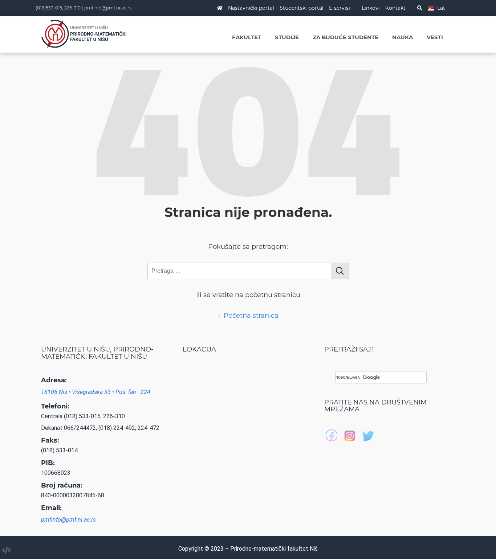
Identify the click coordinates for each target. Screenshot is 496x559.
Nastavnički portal (251, 8)
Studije (287, 37)
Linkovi (371, 8)
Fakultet (246, 37)
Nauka (402, 37)
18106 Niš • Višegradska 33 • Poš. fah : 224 (95, 392)
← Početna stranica (248, 316)
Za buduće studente (345, 37)
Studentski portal (302, 8)
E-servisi (339, 8)
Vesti (435, 37)
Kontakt (395, 8)
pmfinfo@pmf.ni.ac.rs (107, 8)
